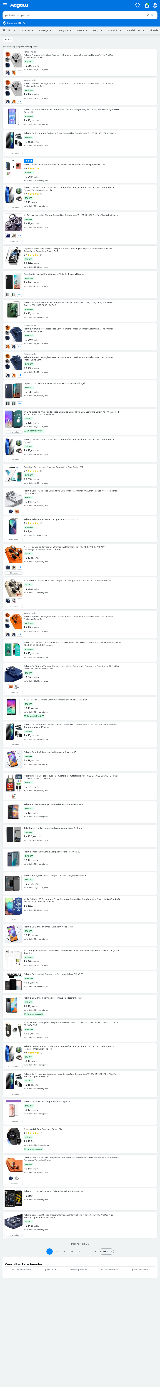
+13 (19, 294)
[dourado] (13, 235)
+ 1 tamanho (13, 692)
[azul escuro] (7, 235)
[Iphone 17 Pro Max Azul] (13, 346)
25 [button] (94, 1251)
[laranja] (16, 511)
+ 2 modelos (13, 1122)
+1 (19, 601)
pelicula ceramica (109, 1270)
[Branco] (13, 796)
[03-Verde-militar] (13, 294)
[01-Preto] (7, 403)
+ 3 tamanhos (13, 573)
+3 (19, 73)
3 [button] (64, 1251)
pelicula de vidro (140, 1270)
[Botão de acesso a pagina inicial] (70, 5)
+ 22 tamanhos (13, 207)
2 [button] (57, 1251)
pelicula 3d (50, 1270)
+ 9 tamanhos (13, 241)
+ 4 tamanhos (13, 539)
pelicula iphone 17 (78, 1270)
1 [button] (49, 1251)
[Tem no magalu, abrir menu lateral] (5, 4)
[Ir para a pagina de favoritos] (137, 5)
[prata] (13, 600)
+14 (19, 404)
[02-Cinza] (7, 294)
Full (10, 39)
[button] (147, 15)
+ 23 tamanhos (13, 153)
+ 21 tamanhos (13, 606)
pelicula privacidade (21, 1270)
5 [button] (79, 1251)
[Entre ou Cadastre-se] (155, 5)
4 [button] (72, 1251)
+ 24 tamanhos (14, 1235)
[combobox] (80, 15)
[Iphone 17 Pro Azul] (7, 72)
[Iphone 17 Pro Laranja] (13, 72)
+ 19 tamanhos (14, 432)
